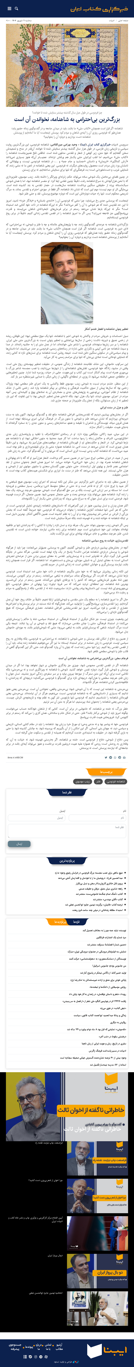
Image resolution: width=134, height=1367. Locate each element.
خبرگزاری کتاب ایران (99, 144)
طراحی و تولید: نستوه (63, 1361)
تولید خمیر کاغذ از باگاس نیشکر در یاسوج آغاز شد (103, 973)
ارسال (19, 844)
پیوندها (29, 1347)
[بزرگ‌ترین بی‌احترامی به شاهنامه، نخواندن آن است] (67, 65)
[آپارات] (46, 1357)
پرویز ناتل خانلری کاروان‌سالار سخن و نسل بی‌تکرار (99, 883)
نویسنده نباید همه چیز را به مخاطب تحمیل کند (104, 930)
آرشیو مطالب (59, 1347)
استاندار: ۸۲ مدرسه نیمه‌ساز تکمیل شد (108, 1065)
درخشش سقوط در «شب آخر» (112, 1037)
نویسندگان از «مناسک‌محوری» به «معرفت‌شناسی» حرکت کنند (97, 959)
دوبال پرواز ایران (55, 1255)
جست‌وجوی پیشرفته (15, 1347)
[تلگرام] (41, 1357)
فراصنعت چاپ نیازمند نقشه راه (49, 1143)
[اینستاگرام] (35, 1357)
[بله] (30, 1357)
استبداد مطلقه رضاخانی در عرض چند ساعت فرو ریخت (97, 910)
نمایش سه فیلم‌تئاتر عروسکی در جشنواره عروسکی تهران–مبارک (97, 952)
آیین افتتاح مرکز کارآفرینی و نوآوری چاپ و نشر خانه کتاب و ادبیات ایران (35, 1219)
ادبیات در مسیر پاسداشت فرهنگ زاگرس (107, 1051)
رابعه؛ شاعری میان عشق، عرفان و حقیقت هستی (101, 889)
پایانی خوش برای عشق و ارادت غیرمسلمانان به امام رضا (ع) (98, 980)
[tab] (76, 921)
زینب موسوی (83, 781)
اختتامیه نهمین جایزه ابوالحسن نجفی (46, 1293)
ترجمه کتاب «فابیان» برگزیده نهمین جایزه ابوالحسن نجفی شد (94, 905)
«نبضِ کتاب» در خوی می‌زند (113, 1008)
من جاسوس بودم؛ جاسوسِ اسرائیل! (109, 966)
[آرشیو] (25, 1357)
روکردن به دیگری (118, 1022)
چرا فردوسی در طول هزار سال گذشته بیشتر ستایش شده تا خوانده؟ (67, 112)
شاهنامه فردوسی (116, 781)
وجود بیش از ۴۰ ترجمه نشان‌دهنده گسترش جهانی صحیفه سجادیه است (93, 1058)
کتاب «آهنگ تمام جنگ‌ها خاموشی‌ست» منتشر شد (99, 894)
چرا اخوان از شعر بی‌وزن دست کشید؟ (45, 1180)
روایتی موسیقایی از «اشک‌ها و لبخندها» (108, 987)
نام (124, 811)
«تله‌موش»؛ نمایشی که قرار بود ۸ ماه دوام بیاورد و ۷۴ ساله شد (96, 1029)
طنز (98, 781)
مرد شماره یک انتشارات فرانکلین (111, 937)
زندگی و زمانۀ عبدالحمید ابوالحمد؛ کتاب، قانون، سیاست (100, 1015)
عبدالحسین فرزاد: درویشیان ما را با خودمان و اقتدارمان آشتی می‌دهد (90, 878)
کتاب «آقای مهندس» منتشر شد (108, 899)
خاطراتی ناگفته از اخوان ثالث (92, 1129)
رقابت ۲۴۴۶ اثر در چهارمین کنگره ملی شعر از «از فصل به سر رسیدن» (94, 1001)
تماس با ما (48, 1347)
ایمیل (62, 811)
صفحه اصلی (123, 20)
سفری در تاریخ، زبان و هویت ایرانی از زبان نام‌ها (104, 1044)
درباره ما (39, 1347)
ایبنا (99, 9)
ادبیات (111, 20)
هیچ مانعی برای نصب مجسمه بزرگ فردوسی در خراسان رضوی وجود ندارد (89, 873)
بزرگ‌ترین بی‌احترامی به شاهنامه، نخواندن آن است (67, 119)
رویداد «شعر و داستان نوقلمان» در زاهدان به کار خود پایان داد (97, 994)
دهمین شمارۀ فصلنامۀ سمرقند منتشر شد (106, 945)
